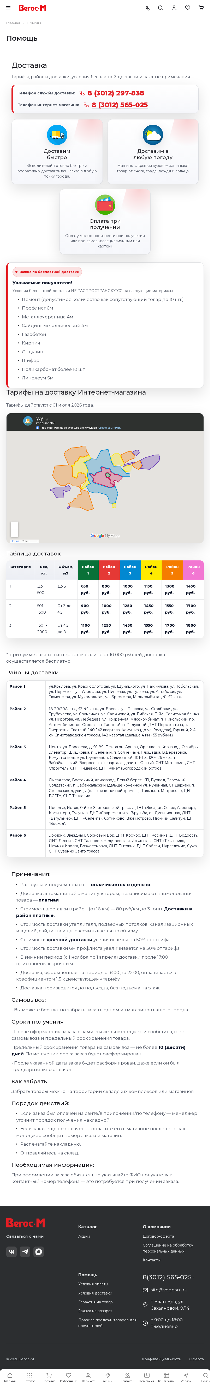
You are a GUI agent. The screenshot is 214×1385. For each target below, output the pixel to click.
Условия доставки (95, 1293)
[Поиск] (160, 7)
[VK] (11, 1252)
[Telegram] (25, 1252)
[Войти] (174, 7)
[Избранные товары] (187, 7)
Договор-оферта (158, 1236)
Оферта (196, 1359)
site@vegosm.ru (169, 1289)
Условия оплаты (93, 1284)
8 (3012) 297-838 (115, 93)
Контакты (151, 1260)
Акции (84, 1236)
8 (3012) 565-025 (120, 105)
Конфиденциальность (161, 1359)
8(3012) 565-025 (167, 1277)
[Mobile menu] (8, 8)
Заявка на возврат (95, 1311)
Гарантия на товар (95, 1302)
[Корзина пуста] (201, 7)
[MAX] (38, 1252)
